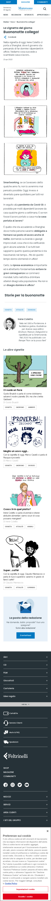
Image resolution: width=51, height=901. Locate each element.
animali (30, 527)
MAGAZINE (25, 2)
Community (9, 776)
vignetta (8, 310)
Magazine (8, 772)
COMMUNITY (42, 2)
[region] (25, 864)
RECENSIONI (16, 15)
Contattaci (25, 635)
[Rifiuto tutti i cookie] (47, 831)
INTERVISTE (29, 15)
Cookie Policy (11, 883)
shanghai (31, 310)
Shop (6, 768)
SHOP (8, 2)
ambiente (31, 407)
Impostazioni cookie (25, 889)
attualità (19, 310)
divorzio (31, 465)
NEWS (5, 15)
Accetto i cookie (25, 896)
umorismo (20, 407)
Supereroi (31, 587)
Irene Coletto (25, 319)
